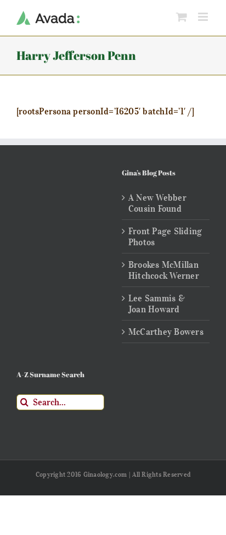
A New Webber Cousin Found (157, 203)
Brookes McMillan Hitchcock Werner (163, 270)
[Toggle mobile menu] (204, 17)
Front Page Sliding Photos (165, 236)
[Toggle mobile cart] (181, 17)
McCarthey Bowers (166, 331)
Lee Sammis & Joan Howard (156, 304)
